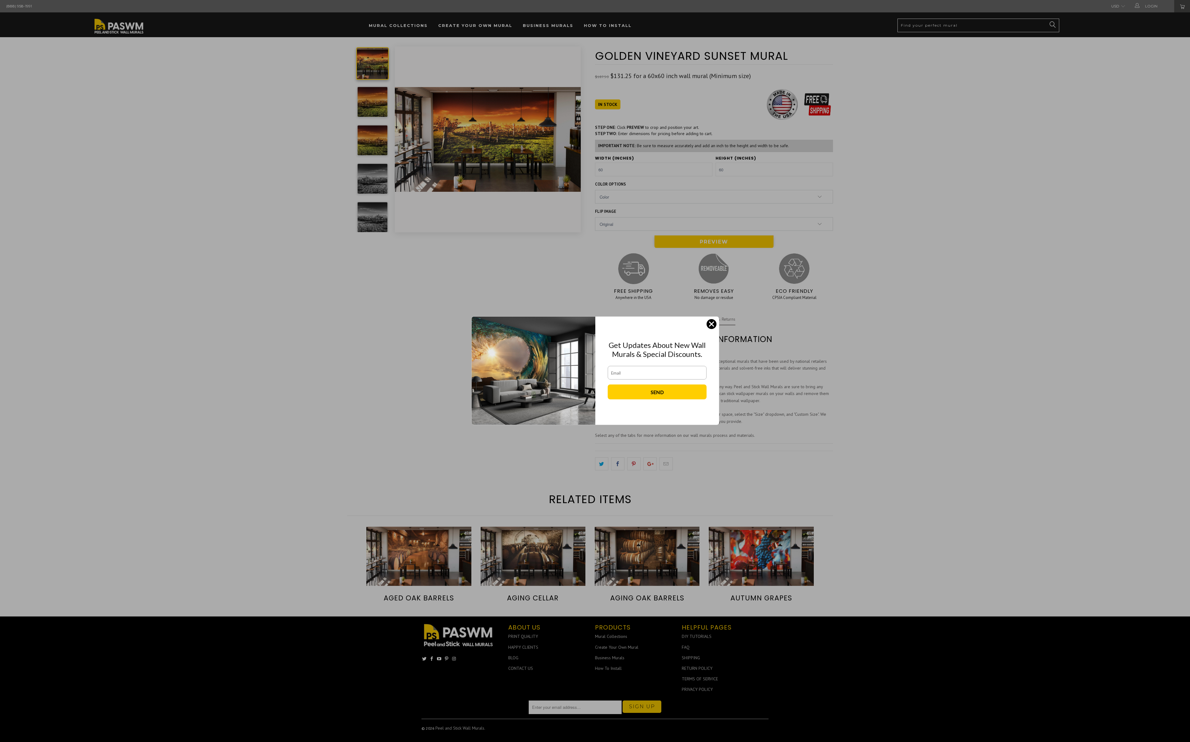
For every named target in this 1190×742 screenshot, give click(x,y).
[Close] (711, 324)
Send (657, 392)
